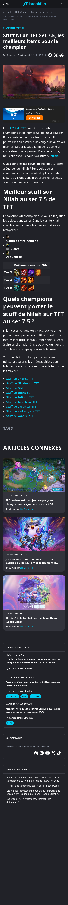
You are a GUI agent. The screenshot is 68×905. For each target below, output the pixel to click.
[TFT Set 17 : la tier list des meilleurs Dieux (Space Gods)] (34, 602)
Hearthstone (15, 654)
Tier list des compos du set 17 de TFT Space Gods (32, 785)
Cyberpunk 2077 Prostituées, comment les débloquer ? (28, 800)
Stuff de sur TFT (20, 379)
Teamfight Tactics (40, 11)
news (24, 696)
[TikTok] (59, 753)
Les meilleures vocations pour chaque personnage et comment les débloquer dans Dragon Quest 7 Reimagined (33, 792)
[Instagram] (41, 753)
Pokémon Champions (20, 677)
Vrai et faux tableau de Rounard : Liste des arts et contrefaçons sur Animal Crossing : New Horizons (32, 779)
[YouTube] (47, 753)
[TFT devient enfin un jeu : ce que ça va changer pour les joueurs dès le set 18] (34, 485)
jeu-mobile (12, 696)
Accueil (7, 11)
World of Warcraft (19, 704)
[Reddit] (61, 55)
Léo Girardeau (26, 509)
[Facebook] (50, 55)
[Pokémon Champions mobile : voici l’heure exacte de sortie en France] (34, 687)
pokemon (35, 696)
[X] (55, 55)
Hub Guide (21, 11)
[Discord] (36, 753)
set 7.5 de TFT (16, 128)
